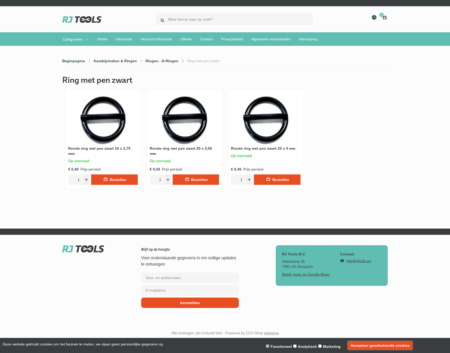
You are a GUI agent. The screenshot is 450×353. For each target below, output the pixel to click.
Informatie (124, 39)
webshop (271, 333)
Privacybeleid (232, 39)
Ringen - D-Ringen (162, 61)
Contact (206, 39)
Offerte (186, 39)
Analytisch (307, 346)
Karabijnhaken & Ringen (115, 61)
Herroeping (308, 39)
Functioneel (281, 346)
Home (102, 39)
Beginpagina (73, 61)
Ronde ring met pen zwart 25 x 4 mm (263, 148)
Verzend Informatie (156, 39)
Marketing (332, 346)
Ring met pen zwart (203, 61)
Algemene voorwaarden (271, 39)
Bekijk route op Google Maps (306, 274)
